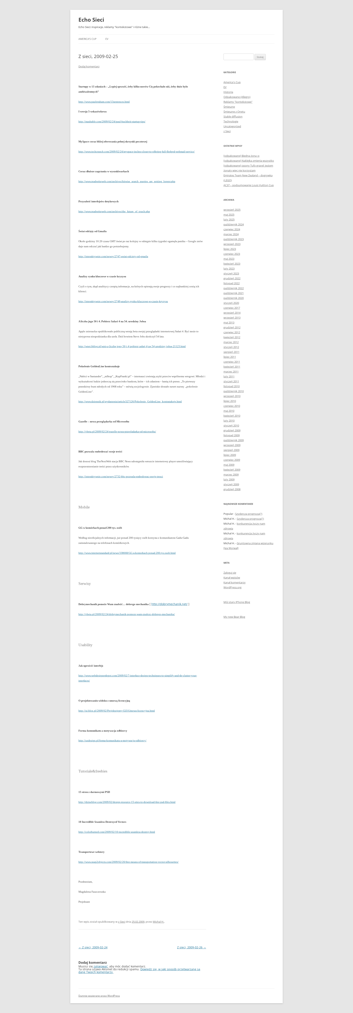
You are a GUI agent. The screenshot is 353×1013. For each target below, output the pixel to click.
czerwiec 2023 (231, 254)
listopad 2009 (231, 435)
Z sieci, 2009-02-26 (191, 947)
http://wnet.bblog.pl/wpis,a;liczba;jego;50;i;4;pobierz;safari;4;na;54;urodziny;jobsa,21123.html (132, 346)
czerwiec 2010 (231, 406)
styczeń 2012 (231, 347)
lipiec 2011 (229, 357)
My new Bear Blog (234, 617)
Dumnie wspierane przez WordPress (99, 995)
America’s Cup (87, 39)
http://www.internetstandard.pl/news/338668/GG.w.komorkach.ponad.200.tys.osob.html (127, 552)
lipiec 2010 (229, 401)
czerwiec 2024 (231, 229)
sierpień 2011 (231, 352)
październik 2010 (233, 391)
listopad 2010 (231, 386)
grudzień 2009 (231, 430)
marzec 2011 (231, 371)
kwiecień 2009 (231, 469)
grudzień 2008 (231, 489)
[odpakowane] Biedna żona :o (241, 156)
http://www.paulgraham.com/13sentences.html (104, 101)
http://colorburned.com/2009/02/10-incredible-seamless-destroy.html (116, 831)
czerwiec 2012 (231, 332)
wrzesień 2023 (231, 244)
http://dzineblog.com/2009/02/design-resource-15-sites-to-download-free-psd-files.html (126, 802)
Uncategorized (232, 126)
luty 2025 (229, 219)
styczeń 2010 (231, 425)
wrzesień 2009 (231, 445)
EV (106, 39)
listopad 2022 (231, 283)
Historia (228, 92)
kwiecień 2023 (231, 263)
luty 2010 (229, 420)
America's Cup (232, 82)
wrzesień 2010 (231, 396)
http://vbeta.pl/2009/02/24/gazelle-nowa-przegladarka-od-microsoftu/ (117, 431)
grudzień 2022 (231, 278)
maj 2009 (228, 465)
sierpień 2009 (231, 450)
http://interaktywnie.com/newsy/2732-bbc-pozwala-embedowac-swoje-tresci (120, 476)
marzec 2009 (231, 474)
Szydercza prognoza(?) (248, 514)
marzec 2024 (231, 234)
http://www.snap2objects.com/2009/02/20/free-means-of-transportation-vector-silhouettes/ (128, 861)
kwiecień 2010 (231, 416)
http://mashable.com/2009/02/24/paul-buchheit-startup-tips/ (111, 121)
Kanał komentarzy (234, 582)
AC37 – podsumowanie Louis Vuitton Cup (248, 185)
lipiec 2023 (229, 249)
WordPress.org (232, 587)
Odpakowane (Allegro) (236, 97)
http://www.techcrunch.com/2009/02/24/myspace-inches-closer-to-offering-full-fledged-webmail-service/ (136, 151)
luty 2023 (229, 268)
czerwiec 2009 (231, 460)
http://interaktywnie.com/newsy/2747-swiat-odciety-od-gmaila (113, 256)
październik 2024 (233, 224)
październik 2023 (233, 239)
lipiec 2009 (229, 455)
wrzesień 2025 (231, 210)
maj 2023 (228, 259)
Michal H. (158, 921)
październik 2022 (233, 288)
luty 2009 (229, 479)
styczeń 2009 (231, 484)
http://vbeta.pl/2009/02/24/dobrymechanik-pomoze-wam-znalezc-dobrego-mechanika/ (126, 614)
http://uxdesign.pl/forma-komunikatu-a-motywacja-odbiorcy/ (112, 740)
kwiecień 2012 (231, 337)
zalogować (101, 966)
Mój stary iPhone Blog (236, 602)
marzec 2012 (231, 342)
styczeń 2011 (231, 381)
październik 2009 (233, 440)
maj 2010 (228, 411)
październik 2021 (233, 293)
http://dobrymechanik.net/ (169, 604)
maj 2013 (228, 322)
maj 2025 (228, 214)
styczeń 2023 (231, 273)
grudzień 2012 (231, 327)
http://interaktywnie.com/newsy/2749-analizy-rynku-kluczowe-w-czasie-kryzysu (123, 301)
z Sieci (121, 921)
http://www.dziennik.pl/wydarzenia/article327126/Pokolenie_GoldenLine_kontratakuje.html (130, 401)
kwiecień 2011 (231, 366)
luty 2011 (229, 376)
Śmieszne (229, 107)
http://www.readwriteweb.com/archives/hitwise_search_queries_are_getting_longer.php (126, 181)
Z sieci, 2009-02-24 (92, 947)
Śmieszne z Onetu (234, 111)
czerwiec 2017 (231, 308)
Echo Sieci (91, 19)
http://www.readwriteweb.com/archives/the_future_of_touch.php (114, 211)
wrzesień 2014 (231, 313)
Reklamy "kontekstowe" (237, 102)
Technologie (230, 121)
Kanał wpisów (231, 577)
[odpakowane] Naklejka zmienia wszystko (248, 160)
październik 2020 (233, 298)
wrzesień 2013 (231, 317)
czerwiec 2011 (231, 362)
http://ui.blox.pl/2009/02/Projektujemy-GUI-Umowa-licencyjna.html (116, 710)
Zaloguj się (229, 572)
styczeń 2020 (231, 303)
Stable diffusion (232, 116)
